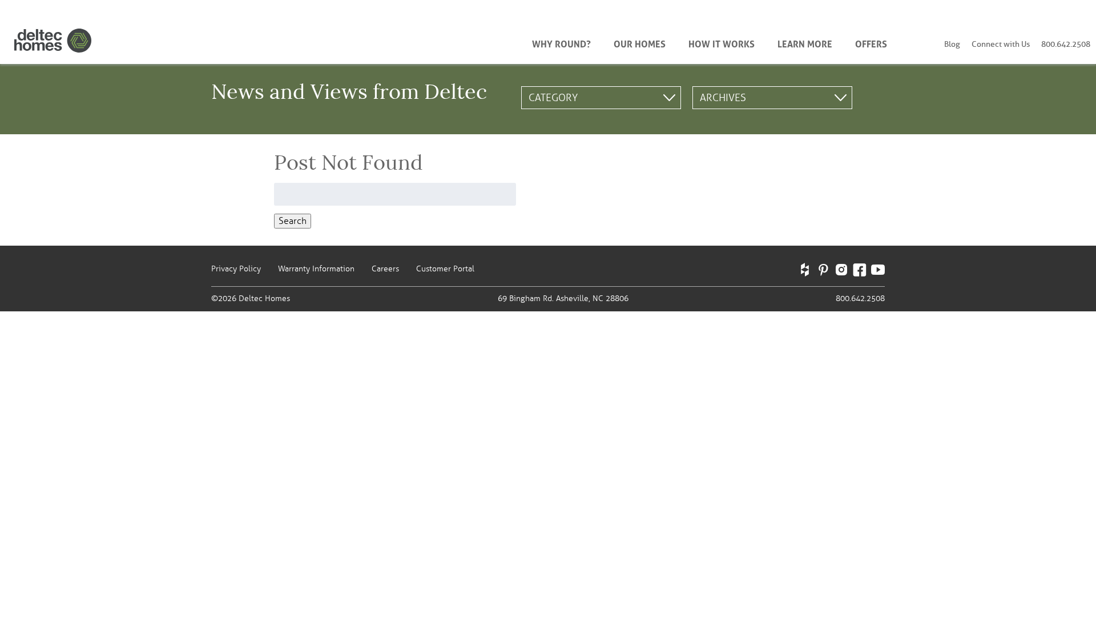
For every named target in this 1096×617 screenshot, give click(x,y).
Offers (871, 42)
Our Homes (640, 42)
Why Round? (561, 42)
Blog (952, 44)
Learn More (804, 42)
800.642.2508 (1065, 44)
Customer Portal (445, 269)
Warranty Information (316, 269)
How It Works (721, 42)
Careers (385, 269)
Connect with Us (1001, 44)
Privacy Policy (236, 269)
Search (293, 221)
